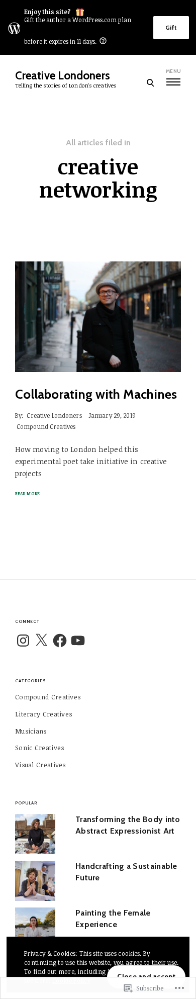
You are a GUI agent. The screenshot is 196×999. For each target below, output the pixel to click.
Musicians (31, 731)
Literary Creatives (43, 713)
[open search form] (150, 82)
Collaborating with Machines (96, 394)
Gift (171, 27)
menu (173, 71)
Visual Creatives (40, 764)
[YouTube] (78, 640)
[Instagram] (23, 640)
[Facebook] (60, 640)
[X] (41, 640)
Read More (27, 493)
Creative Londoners (62, 75)
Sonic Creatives (39, 747)
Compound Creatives (46, 426)
